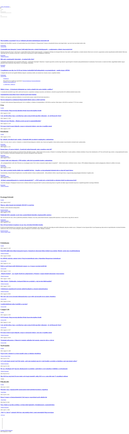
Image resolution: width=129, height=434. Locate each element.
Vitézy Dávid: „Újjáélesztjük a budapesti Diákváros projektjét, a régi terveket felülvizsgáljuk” (26, 281)
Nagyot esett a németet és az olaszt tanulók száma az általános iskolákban (21, 353)
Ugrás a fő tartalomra (5, 6)
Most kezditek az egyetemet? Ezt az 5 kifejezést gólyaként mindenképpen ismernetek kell (25, 40)
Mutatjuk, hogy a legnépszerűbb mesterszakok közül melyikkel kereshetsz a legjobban (24, 389)
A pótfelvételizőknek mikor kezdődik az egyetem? (14, 304)
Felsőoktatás (3, 45)
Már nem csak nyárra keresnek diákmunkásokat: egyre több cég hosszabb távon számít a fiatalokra (28, 296)
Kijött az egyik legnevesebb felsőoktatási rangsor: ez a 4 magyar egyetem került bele (24, 266)
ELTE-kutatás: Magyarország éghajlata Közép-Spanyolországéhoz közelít (21, 110)
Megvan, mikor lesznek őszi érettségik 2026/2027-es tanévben (17, 205)
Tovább (2, 108)
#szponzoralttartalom (36, 80)
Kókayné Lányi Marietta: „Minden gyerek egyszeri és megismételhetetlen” (21, 121)
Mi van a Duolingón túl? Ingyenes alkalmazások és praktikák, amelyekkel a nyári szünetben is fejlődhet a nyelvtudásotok (34, 368)
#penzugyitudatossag (26, 80)
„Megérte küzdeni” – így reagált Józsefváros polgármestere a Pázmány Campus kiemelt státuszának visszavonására (32, 273)
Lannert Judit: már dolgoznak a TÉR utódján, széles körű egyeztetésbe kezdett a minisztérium (26, 160)
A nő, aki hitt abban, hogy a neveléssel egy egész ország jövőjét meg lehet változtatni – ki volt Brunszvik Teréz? (31, 115)
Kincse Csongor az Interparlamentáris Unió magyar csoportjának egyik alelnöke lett (24, 397)
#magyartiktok (11, 82)
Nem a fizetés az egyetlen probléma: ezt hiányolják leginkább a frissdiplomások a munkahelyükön (27, 405)
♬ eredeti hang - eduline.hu (9, 84)
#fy (15, 82)
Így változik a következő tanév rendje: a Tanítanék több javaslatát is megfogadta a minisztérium (27, 139)
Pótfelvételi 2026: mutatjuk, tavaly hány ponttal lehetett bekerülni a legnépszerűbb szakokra (26, 215)
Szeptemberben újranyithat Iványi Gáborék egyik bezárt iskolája (18, 94)
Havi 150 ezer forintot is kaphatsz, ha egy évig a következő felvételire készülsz (22, 225)
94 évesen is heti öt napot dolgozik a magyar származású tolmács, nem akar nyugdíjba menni (26, 126)
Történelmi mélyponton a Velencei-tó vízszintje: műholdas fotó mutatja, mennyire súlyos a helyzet (27, 340)
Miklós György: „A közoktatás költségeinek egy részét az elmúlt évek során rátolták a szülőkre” (27, 89)
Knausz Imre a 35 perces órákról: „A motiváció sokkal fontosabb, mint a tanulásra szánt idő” (26, 149)
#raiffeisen (5, 82)
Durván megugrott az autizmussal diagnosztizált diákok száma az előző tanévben (23, 99)
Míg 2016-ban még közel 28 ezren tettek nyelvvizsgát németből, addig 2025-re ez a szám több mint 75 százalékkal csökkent (34, 376)
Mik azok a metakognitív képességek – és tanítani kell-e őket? (17, 59)
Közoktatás (3, 55)
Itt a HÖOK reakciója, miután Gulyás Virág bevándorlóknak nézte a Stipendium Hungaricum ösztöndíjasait (31, 258)
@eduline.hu (6, 78)
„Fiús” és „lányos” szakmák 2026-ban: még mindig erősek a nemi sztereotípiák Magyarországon (27, 412)
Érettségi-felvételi (4, 209)
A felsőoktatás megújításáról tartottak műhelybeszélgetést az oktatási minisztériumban (24, 289)
